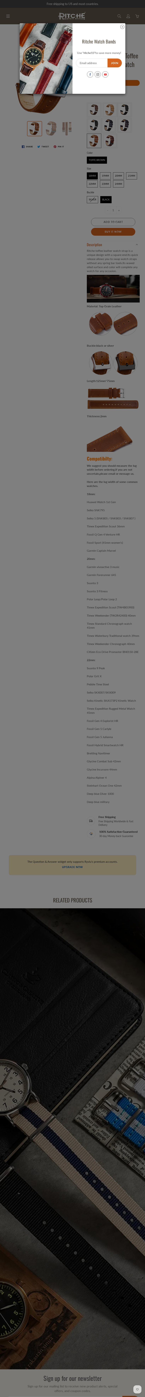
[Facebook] (90, 74)
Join (114, 63)
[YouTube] (105, 74)
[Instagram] (98, 74)
